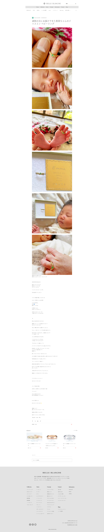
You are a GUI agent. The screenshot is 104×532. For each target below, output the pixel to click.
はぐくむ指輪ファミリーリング (34, 444)
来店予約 (59, 489)
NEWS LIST (29, 10)
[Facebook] (33, 524)
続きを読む (67, 10)
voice (50, 10)
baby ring (61, 10)
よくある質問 (44, 10)
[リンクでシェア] (40, 421)
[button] (47, 7)
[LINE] (35, 524)
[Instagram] (30, 524)
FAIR (34, 10)
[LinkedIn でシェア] (37, 421)
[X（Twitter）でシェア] (35, 421)
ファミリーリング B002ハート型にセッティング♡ (52, 444)
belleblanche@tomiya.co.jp (72, 520)
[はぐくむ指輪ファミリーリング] (34, 437)
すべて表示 (75, 430)
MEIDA (38, 10)
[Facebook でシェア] (32, 421)
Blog (39, 417)
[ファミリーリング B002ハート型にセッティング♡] (52, 437)
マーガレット (55, 10)
